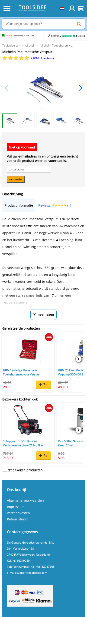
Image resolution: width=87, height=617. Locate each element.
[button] (79, 88)
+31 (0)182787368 (43, 567)
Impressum (16, 506)
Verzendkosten (18, 513)
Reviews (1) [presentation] (54, 205)
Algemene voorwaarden (25, 500)
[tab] (18, 205)
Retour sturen (18, 519)
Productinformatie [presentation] (19, 205)
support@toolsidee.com (31, 573)
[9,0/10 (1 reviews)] (16, 59)
